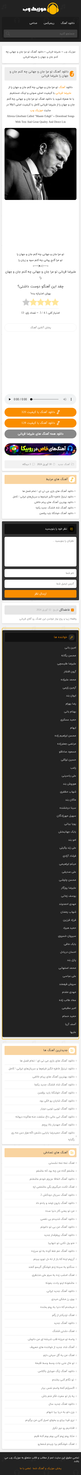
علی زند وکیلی (68, 848)
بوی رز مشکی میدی (63, 1299)
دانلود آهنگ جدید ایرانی (61, 1291)
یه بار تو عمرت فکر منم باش (58, 1396)
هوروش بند (69, 784)
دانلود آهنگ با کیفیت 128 (38, 423)
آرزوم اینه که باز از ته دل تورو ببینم (54, 1259)
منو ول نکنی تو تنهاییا (61, 1243)
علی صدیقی (69, 872)
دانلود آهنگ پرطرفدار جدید (59, 1235)
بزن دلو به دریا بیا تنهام (61, 1412)
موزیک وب (69, 52)
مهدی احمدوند (67, 904)
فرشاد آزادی (69, 856)
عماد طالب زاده (67, 1000)
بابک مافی (70, 944)
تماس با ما (25, 1468)
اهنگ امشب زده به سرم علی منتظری (53, 1275)
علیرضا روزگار (68, 888)
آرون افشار (70, 671)
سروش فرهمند (67, 984)
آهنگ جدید (64, 464)
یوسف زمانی (68, 896)
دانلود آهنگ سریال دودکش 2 (57, 1195)
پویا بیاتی (70, 824)
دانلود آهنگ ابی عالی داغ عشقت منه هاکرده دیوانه (45, 1117)
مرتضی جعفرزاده (66, 744)
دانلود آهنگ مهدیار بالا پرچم (58, 1125)
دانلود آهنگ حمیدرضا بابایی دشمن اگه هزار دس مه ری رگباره (43, 1136)
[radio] (55, 303)
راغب (73, 768)
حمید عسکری (68, 720)
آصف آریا (70, 1024)
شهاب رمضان (68, 912)
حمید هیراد (69, 928)
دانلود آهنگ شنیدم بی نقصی (57, 1219)
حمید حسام (69, 1016)
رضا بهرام (71, 704)
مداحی (33, 23)
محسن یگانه (68, 655)
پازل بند (71, 960)
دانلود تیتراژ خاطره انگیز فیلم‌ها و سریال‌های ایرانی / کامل (43, 497)
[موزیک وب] (40, 8)
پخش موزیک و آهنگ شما (47, 1468)
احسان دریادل (68, 952)
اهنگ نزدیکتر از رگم (63, 1315)
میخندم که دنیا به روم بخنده (57, 1307)
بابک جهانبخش (67, 832)
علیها (73, 1032)
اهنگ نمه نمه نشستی (62, 1163)
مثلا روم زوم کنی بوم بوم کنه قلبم (54, 1436)
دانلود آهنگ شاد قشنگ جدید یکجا (54, 508)
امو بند (72, 840)
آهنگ (62, 87)
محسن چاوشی (67, 880)
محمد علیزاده (68, 680)
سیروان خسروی (67, 936)
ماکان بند (70, 800)
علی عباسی (69, 976)
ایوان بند (71, 696)
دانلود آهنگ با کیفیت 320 (38, 412)
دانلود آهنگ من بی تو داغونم (57, 1227)
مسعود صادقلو (67, 752)
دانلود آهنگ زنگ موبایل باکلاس (56, 1371)
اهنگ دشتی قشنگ (63, 1331)
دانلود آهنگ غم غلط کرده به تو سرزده (53, 1251)
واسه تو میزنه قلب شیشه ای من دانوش (51, 1339)
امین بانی (70, 648)
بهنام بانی (70, 712)
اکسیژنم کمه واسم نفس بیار (58, 1388)
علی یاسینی (69, 776)
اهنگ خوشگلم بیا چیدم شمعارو (56, 1444)
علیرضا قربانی (53, 52)
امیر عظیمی (69, 1008)
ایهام (73, 728)
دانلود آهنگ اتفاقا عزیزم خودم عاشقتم (52, 1179)
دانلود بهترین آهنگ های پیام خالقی (53, 502)
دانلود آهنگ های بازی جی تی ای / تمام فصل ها (47, 491)
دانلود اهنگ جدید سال (62, 1404)
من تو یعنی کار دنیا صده (60, 1211)
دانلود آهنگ (68, 23)
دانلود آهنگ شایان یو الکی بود (57, 1101)
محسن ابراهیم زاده (65, 736)
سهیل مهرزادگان (66, 816)
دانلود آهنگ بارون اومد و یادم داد (55, 1203)
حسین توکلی (68, 760)
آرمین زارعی (69, 688)
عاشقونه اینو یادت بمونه (60, 1283)
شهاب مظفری (68, 792)
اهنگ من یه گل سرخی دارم (59, 1355)
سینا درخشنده (68, 808)
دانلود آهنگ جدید (64, 1323)
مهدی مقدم (69, 992)
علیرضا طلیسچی (66, 664)
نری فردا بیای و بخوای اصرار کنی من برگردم (50, 1420)
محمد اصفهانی (67, 968)
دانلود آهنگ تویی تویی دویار (57, 1109)
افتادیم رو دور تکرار (63, 1428)
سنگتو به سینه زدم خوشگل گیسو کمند (52, 1267)
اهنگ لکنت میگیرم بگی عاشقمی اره (54, 1187)
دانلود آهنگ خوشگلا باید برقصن (56, 513)
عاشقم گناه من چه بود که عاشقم (55, 1171)
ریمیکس (49, 23)
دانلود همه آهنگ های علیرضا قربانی (40, 434)
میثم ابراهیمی (67, 864)
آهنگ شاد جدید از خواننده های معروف (52, 1347)
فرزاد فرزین (69, 920)
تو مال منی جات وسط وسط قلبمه (55, 1363)
